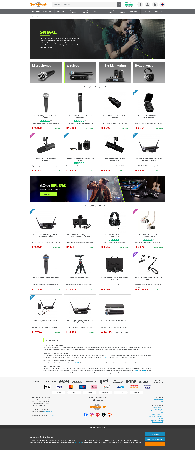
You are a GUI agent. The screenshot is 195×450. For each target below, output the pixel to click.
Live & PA (136, 392)
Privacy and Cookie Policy (156, 414)
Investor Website (48, 411)
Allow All (154, 444)
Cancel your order (158, 407)
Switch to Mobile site (157, 422)
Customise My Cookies (154, 439)
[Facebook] (86, 416)
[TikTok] (104, 416)
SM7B (77, 363)
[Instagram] (92, 416)
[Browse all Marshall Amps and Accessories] (119, 381)
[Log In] (147, 4)
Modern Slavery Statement (156, 420)
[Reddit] (110, 416)
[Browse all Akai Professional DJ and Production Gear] (65, 381)
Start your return (159, 409)
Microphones (41, 65)
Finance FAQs (159, 413)
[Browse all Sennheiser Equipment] (38, 381)
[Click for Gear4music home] (39, 5)
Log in (161, 401)
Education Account (158, 399)
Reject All (155, 434)
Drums (74, 392)
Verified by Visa (147, 387)
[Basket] (155, 5)
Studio (121, 392)
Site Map (161, 418)
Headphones (144, 65)
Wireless (73, 65)
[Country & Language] (162, 4)
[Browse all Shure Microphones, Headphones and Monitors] (52, 381)
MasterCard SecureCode (134, 387)
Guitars (59, 392)
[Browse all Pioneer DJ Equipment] (92, 381)
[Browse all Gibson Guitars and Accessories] (105, 381)
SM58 (106, 357)
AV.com (53, 415)
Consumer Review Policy (156, 416)
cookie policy (78, 442)
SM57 (137, 370)
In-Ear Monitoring (113, 65)
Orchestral (105, 392)
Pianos (90, 392)
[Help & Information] (140, 4)
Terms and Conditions (157, 411)
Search (119, 4)
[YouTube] (98, 416)
